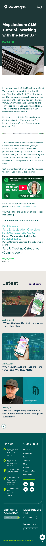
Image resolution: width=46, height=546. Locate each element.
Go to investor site (31, 529)
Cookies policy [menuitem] (29, 540)
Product (5, 262)
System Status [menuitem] (29, 471)
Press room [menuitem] (27, 475)
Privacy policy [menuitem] (20, 540)
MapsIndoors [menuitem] (28, 450)
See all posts (35, 284)
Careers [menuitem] (26, 467)
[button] (3, 426)
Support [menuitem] (26, 460)
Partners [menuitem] (26, 457)
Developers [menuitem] (27, 453)
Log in (30, 517)
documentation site (26, 206)
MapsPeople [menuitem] (12, 540)
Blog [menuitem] (25, 464)
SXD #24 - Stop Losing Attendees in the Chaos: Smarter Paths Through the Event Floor (22, 413)
